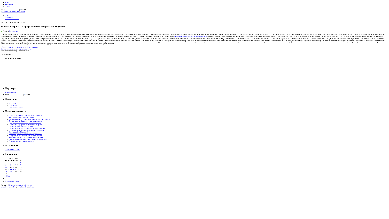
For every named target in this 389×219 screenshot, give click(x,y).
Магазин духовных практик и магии (21, 117)
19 (11, 169)
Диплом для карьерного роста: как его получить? (26, 125)
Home (7, 2)
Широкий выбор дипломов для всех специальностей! (27, 130)
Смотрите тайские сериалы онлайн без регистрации (20, 47)
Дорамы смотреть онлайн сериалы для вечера (16, 49)
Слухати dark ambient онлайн (19, 132)
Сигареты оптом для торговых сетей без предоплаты (27, 128)
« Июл (7, 176)
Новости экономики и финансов (20, 185)
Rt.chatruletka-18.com (12, 181)
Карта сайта (9, 4)
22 (18, 169)
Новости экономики (12, 19)
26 (11, 171)
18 (8, 169)
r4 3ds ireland (21, 187)
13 (13, 167)
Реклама (8, 6)
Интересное (9, 17)
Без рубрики (13, 31)
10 (6, 167)
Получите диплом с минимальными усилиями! (25, 134)
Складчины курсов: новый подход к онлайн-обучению (28, 139)
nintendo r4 (4, 187)
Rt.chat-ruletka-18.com (12, 150)
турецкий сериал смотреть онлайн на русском (191, 36)
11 (8, 167)
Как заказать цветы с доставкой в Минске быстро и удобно (29, 119)
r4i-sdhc (31, 187)
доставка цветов (10, 92)
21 (16, 169)
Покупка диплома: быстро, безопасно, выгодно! (25, 115)
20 (13, 169)
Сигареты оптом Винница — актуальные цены (25, 121)
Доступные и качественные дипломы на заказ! (25, 123)
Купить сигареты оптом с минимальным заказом (26, 137)
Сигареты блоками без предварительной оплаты (25, 135)
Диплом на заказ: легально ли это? (21, 126)
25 (8, 171)
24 (6, 171)
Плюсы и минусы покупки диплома (21, 141)
